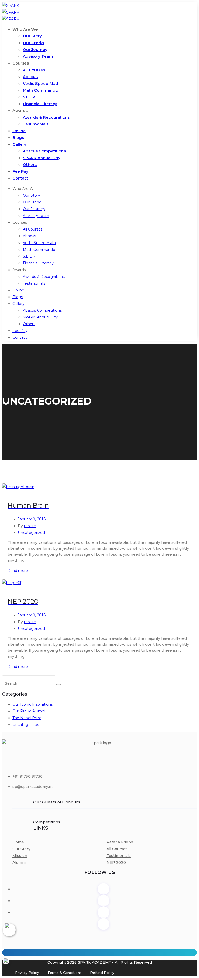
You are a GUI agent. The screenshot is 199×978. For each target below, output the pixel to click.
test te (30, 525)
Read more (18, 570)
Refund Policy (102, 972)
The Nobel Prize (26, 717)
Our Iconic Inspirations (32, 704)
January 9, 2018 (32, 519)
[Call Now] (9, 929)
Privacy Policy (27, 972)
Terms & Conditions (64, 972)
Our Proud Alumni (28, 711)
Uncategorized (31, 532)
